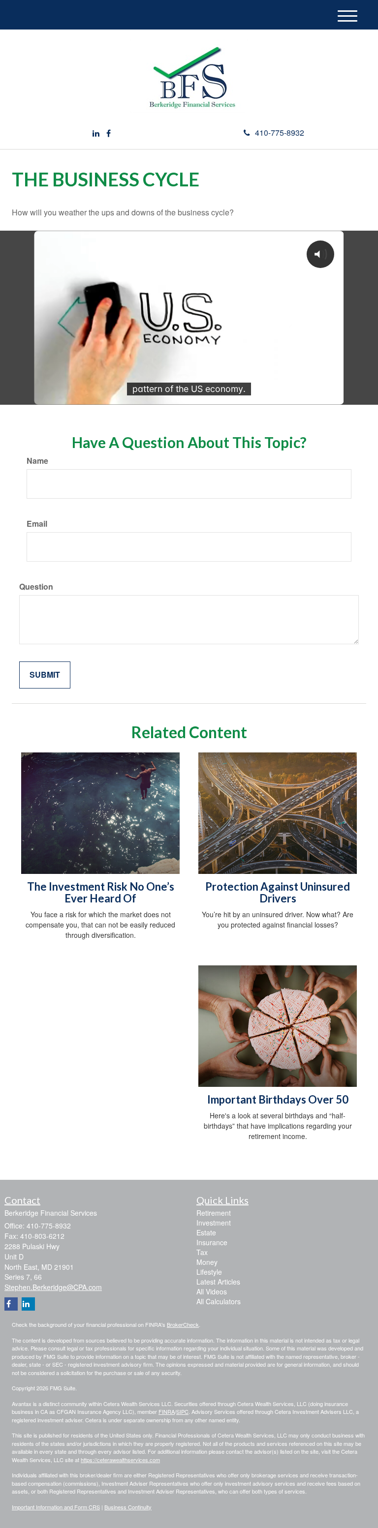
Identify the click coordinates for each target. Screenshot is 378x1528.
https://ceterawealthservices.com (120, 1460)
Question (36, 586)
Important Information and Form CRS (56, 1507)
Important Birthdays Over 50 (277, 1099)
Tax (202, 1252)
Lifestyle (209, 1272)
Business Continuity (128, 1507)
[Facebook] (108, 133)
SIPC (182, 1411)
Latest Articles (218, 1282)
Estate (206, 1232)
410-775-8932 (279, 132)
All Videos (211, 1291)
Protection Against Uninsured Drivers (277, 892)
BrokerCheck (183, 1324)
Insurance (211, 1242)
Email (37, 523)
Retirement (213, 1213)
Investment (213, 1223)
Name (37, 460)
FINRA (166, 1411)
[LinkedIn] (96, 133)
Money (207, 1262)
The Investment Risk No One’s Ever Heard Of (100, 892)
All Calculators (218, 1301)
